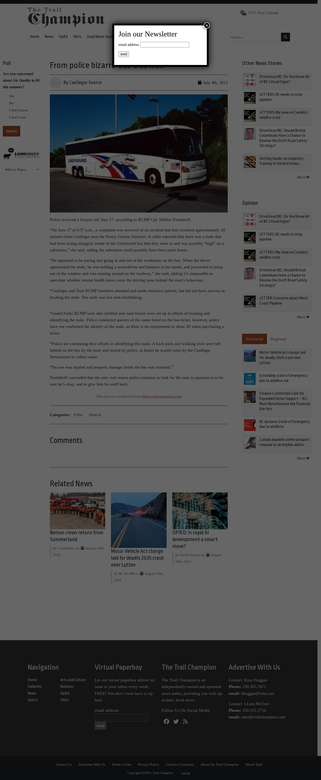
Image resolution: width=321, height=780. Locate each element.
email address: (128, 45)
